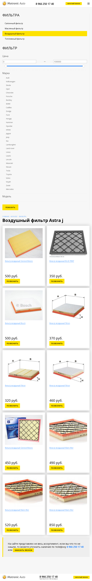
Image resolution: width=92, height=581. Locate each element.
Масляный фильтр (14, 28)
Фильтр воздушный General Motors (19, 261)
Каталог (14, 216)
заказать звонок (23, 550)
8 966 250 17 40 (45, 4)
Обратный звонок (73, 3)
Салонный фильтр (14, 23)
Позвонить (12, 281)
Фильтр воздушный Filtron (59, 323)
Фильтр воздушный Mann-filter (61, 448)
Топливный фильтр (14, 38)
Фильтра (22, 216)
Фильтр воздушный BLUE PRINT (61, 261)
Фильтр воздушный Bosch (15, 323)
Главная (5, 216)
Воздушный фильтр (14, 33)
